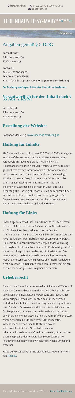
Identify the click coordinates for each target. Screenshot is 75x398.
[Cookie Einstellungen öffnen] (6, 393)
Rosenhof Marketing (61, 391)
